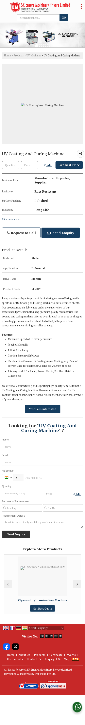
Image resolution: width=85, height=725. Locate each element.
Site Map (63, 659)
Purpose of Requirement (15, 501)
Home (7, 55)
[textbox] (39, 17)
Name (5, 439)
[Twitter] (15, 646)
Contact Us (34, 659)
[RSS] (75, 659)
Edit (49, 165)
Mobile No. (8, 470)
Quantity (6, 486)
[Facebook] (6, 646)
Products (19, 55)
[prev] (8, 584)
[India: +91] (7, 477)
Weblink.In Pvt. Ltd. (45, 674)
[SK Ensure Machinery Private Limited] (40, 7)
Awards (71, 655)
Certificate (55, 655)
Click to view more (11, 219)
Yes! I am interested (42, 409)
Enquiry (49, 659)
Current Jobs (15, 659)
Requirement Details (13, 515)
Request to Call (23, 233)
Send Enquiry (63, 233)
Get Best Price (69, 165)
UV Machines (33, 55)
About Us (24, 655)
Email (5, 455)
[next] (77, 584)
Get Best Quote (19, 608)
